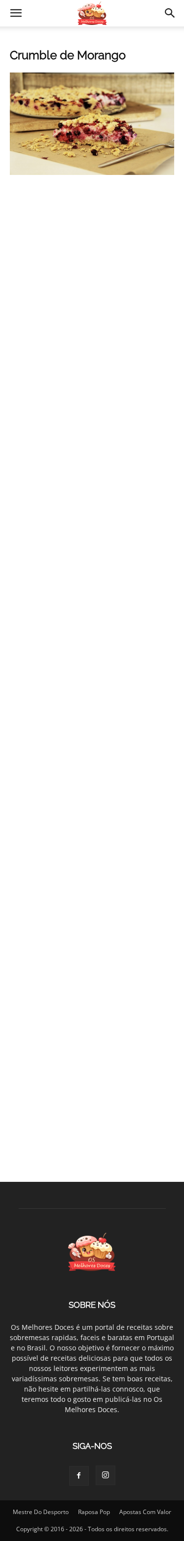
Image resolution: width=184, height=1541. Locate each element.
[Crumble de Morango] (92, 172)
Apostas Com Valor (145, 1512)
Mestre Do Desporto (41, 1512)
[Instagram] (105, 1475)
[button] (15, 13)
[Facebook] (79, 1476)
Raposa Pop (94, 1512)
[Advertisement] (92, 287)
